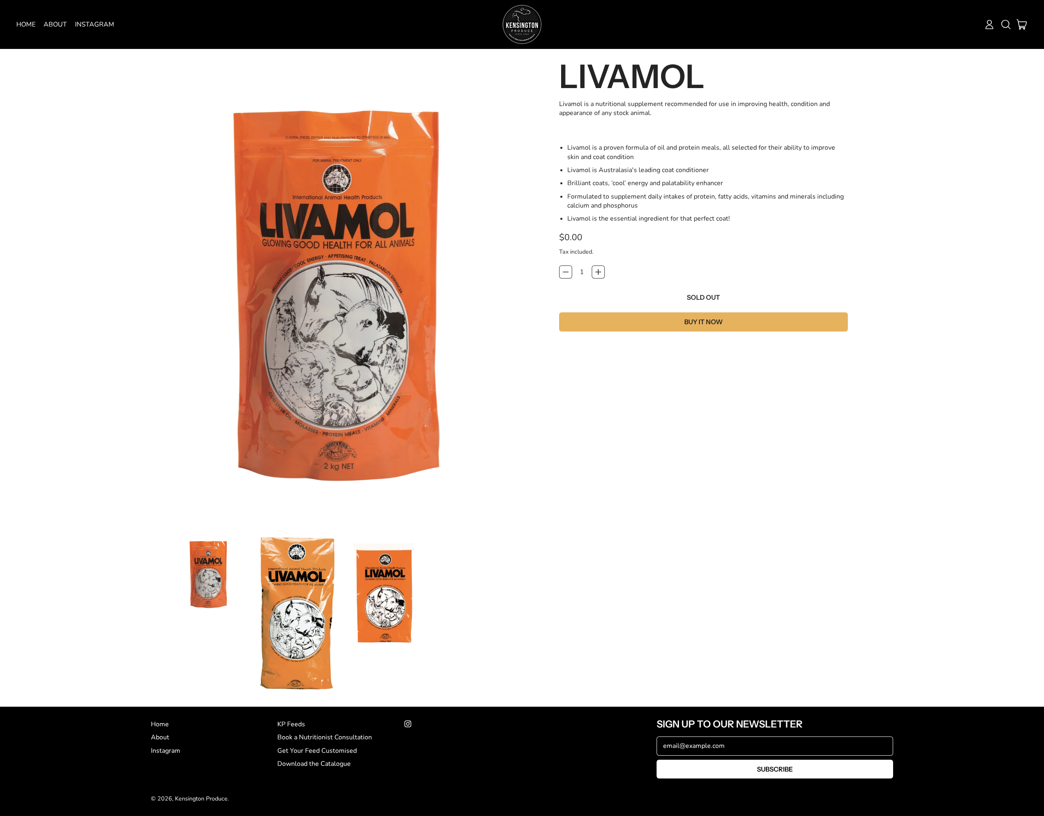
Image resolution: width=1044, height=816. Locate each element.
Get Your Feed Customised (317, 750)
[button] (1005, 24)
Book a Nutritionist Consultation (324, 737)
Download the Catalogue (314, 763)
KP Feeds (291, 724)
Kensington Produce (201, 799)
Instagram (94, 24)
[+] (598, 272)
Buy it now (703, 322)
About (55, 24)
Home (25, 24)
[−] (565, 272)
